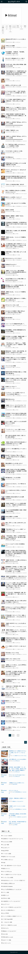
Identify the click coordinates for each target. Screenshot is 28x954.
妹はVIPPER (15, 784)
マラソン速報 (6, 892)
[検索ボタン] (26, 1)
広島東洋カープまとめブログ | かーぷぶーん (13, 838)
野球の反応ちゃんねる (8, 937)
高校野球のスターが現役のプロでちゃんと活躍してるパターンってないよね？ (17, 752)
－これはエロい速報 (7, 922)
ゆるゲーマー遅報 (7, 940)
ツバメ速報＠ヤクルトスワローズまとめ (12, 874)
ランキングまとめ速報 (8, 877)
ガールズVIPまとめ (16, 760)
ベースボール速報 (7, 853)
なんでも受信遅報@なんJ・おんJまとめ (12, 889)
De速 (4, 862)
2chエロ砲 (5, 934)
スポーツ (7, 27)
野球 (17, 26)
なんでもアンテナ (14, 1)
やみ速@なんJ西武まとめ (9, 883)
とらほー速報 (6, 844)
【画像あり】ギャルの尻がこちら (16, 782)
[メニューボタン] (1, 1)
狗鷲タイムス (6, 895)
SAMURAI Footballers (8, 886)
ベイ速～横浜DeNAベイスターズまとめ (12, 865)
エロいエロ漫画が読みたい (9, 910)
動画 (25, 26)
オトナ (21, 27)
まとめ (14, 26)
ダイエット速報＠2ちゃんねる (10, 925)
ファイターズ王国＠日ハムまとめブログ (12, 907)
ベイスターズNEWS (7, 835)
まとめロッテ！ (6, 847)
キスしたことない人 (13, 790)
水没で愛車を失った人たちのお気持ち (17, 759)
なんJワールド (6, 904)
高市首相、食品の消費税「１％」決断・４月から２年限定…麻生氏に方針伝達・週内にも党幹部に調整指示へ (17, 769)
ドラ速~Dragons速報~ (8, 919)
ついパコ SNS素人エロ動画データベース (12, 916)
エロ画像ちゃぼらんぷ (3, 29)
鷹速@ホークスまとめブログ (18, 801)
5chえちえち (6, 928)
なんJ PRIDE (15, 824)
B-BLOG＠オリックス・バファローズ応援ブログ (14, 880)
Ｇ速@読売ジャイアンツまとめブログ (11, 901)
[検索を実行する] (25, 742)
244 (18, 735)
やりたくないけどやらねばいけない (17, 775)
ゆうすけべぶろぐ (7, 943)
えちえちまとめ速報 (7, 841)
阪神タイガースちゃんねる (9, 856)
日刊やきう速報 (6, 898)
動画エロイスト (10, 28)
